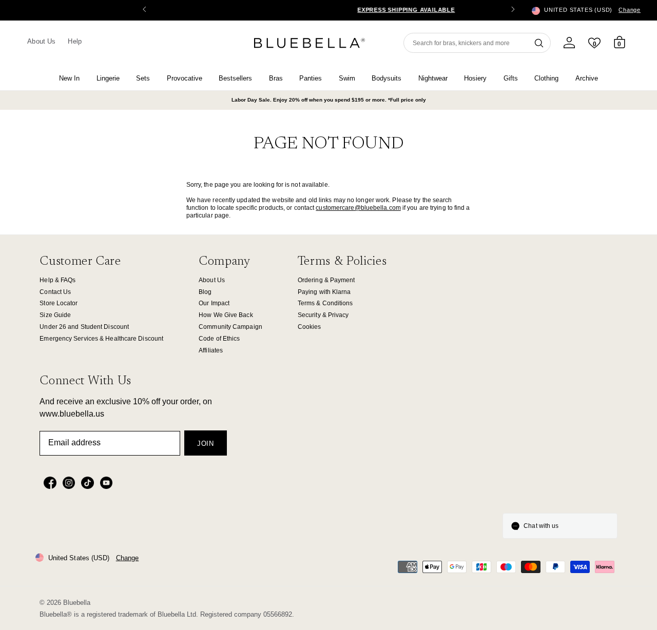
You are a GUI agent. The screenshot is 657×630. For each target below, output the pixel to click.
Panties (310, 78)
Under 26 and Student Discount (84, 326)
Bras (276, 78)
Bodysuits (386, 78)
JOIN (205, 443)
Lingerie (108, 78)
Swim (347, 78)
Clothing (546, 78)
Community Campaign (230, 326)
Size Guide (55, 315)
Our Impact (214, 303)
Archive (586, 78)
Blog (205, 292)
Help (74, 41)
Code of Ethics (219, 338)
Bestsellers (235, 78)
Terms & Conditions (325, 303)
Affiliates (211, 350)
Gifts (511, 78)
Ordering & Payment (326, 280)
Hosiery (475, 78)
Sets (143, 78)
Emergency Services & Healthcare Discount (101, 338)
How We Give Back (226, 315)
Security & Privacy (323, 315)
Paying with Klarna (324, 292)
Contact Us (55, 292)
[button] (513, 10)
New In (69, 78)
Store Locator (59, 303)
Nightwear (433, 78)
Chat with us (541, 525)
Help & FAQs (57, 280)
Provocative (184, 78)
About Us (41, 41)
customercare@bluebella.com (358, 207)
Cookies (309, 326)
